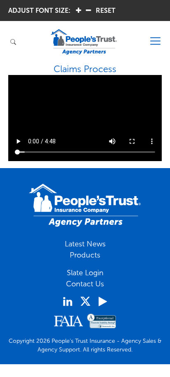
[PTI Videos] (103, 301)
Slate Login (85, 272)
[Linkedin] (67, 301)
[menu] (155, 41)
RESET (106, 10)
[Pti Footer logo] (85, 205)
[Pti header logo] (83, 42)
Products (85, 255)
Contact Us (85, 283)
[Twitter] (85, 301)
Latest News (85, 243)
